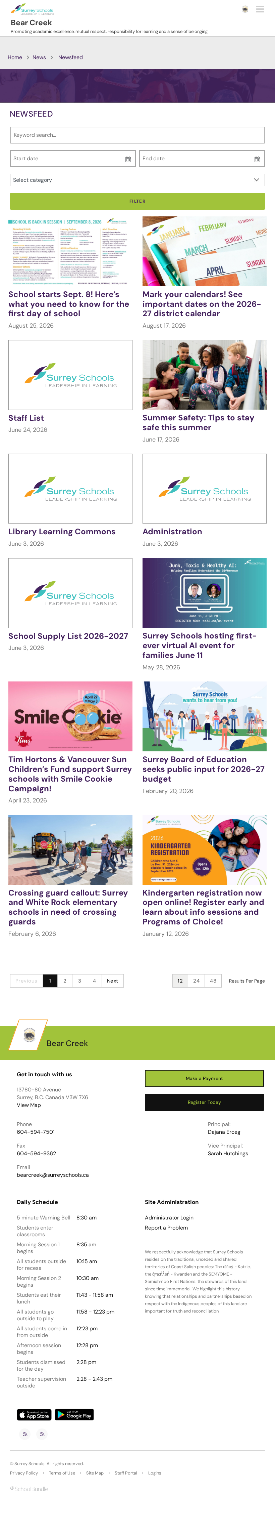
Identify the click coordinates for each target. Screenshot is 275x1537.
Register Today (204, 1102)
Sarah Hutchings (228, 1153)
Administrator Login (169, 1217)
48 (213, 981)
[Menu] (260, 9)
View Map (29, 1105)
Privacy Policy (24, 1473)
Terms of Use (62, 1473)
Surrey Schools (29, 1463)
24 (196, 981)
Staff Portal (126, 1473)
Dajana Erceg (224, 1131)
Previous (26, 981)
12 (180, 981)
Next (112, 981)
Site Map (95, 1473)
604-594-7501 (36, 1131)
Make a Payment (204, 1078)
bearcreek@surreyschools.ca (53, 1174)
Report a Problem (166, 1227)
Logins (154, 1473)
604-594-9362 (36, 1153)
